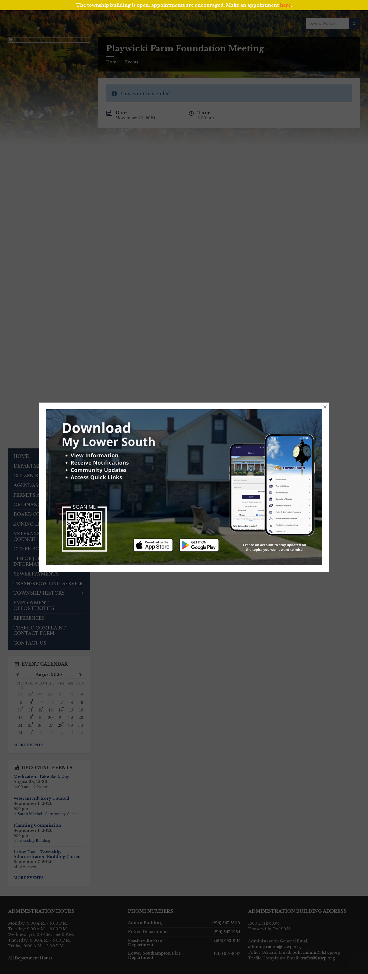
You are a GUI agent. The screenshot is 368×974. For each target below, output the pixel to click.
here (285, 5)
